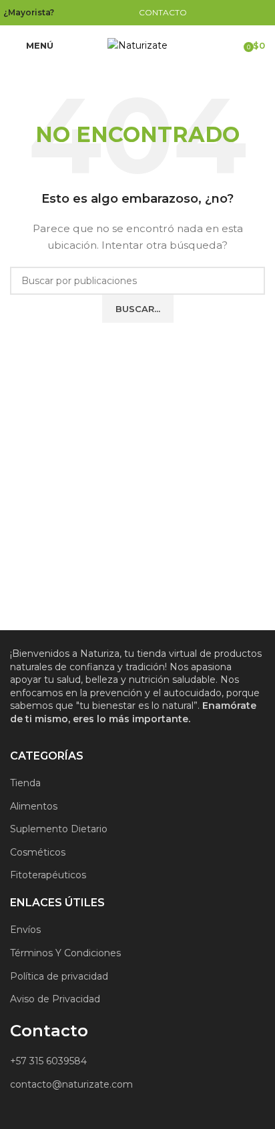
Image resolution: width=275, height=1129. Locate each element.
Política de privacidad (59, 976)
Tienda (25, 783)
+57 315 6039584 (48, 1061)
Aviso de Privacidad (55, 999)
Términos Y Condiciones (65, 953)
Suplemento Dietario (58, 829)
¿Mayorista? (28, 12)
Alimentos (33, 806)
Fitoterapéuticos (48, 875)
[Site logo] (137, 45)
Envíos (25, 930)
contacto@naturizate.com (71, 1084)
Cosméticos (37, 852)
